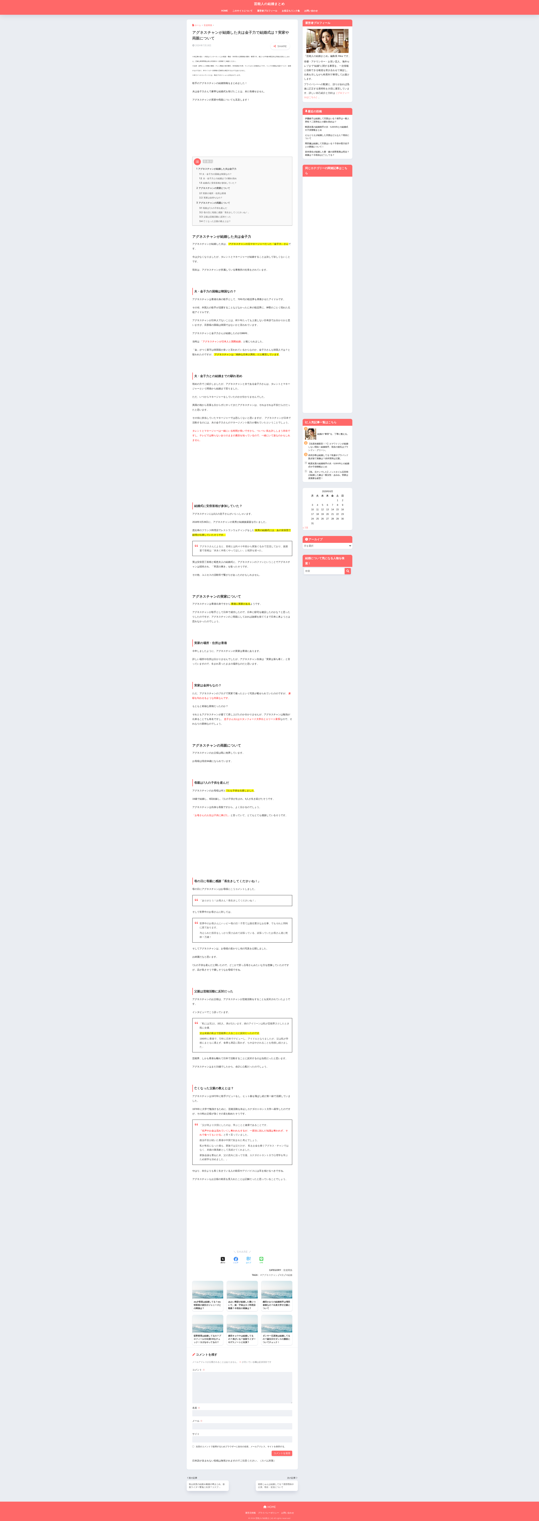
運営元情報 (250, 1513)
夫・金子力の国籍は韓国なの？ (215, 174)
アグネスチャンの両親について (213, 202)
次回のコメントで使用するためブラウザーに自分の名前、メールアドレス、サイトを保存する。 (241, 1446)
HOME (224, 11)
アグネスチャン (270, 1275)
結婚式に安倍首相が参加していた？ (218, 183)
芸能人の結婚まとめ (269, 4)
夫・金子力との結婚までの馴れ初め (218, 178)
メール (197, 1421)
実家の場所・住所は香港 (212, 193)
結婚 (290, 1275)
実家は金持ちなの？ (210, 197)
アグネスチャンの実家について (213, 188)
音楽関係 (287, 1270)
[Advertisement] (242, 125)
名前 (196, 1408)
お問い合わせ (311, 11)
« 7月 (305, 527)
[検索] (348, 571)
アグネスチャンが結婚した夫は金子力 (216, 169)
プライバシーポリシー (268, 1513)
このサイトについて (242, 11)
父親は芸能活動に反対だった (215, 217)
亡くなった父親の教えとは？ (215, 221)
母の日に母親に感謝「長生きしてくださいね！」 (224, 212)
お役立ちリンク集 (291, 11)
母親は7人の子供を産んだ (213, 208)
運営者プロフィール (267, 11)
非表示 (207, 161)
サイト (195, 1434)
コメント (198, 1370)
